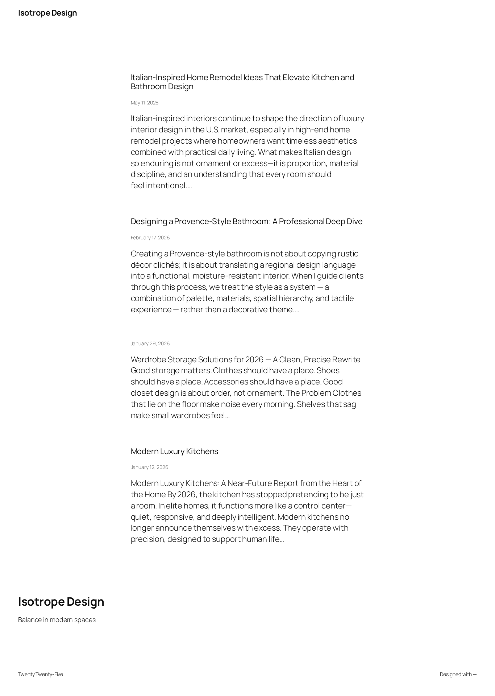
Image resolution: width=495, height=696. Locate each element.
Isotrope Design (47, 12)
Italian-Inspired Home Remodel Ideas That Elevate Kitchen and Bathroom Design (242, 82)
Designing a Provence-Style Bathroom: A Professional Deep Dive (247, 221)
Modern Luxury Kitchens (175, 451)
